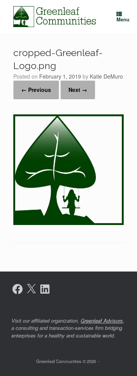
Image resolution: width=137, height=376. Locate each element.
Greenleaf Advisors (102, 320)
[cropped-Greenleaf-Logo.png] (68, 223)
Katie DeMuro (106, 76)
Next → (77, 89)
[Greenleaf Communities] (55, 16)
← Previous (36, 89)
